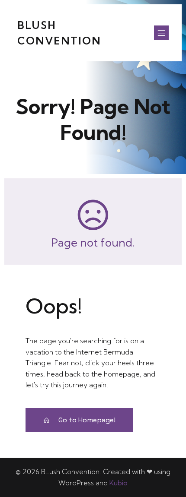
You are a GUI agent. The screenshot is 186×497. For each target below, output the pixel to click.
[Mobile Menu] (161, 32)
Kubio (118, 482)
